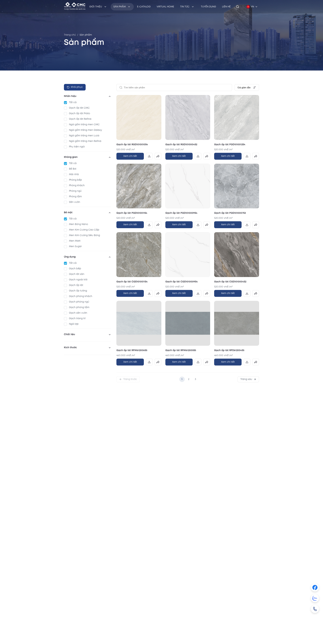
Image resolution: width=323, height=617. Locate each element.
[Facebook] (315, 587)
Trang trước (130, 379)
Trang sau (246, 379)
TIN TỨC (184, 7)
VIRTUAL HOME (165, 7)
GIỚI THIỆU (95, 7)
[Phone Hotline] (315, 609)
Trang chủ (70, 35)
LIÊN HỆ (226, 7)
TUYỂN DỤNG (208, 7)
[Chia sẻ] (158, 156)
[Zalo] (315, 598)
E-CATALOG (144, 7)
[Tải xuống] (149, 156)
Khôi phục (77, 87)
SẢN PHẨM (119, 7)
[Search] (237, 6)
